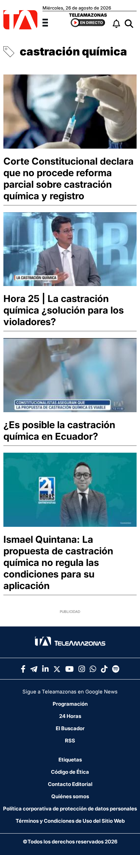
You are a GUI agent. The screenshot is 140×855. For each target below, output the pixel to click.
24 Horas (70, 716)
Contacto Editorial (70, 784)
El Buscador (70, 728)
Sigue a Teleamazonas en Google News (70, 691)
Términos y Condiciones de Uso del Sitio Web (70, 821)
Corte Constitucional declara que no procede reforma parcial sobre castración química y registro (68, 178)
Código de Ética (70, 772)
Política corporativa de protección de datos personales (70, 808)
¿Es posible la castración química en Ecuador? (59, 430)
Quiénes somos (70, 796)
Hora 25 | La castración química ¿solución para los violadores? (63, 310)
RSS (70, 740)
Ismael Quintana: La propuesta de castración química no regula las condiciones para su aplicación (58, 562)
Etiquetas (70, 759)
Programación (70, 704)
